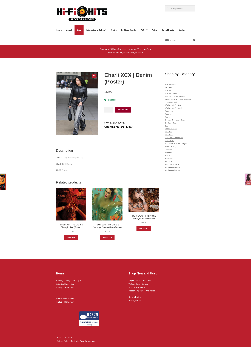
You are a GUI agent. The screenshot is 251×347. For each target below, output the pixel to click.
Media (114, 30)
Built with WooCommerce (82, 341)
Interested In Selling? (96, 30)
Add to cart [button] (71, 237)
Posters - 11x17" (124, 126)
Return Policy (135, 297)
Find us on (65, 298)
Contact (182, 30)
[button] (94, 76)
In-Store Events (128, 30)
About (69, 30)
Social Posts (168, 30)
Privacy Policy (135, 300)
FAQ (142, 30)
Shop (79, 30)
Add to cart (123, 109)
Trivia (154, 30)
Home (59, 30)
